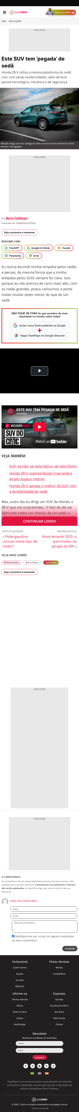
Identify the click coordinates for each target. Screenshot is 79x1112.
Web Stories (59, 1018)
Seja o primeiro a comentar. (19, 232)
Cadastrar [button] (39, 1057)
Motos (20, 1005)
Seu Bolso (59, 1011)
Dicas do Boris (15, 21)
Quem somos (19, 967)
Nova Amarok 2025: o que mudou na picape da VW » (59, 541)
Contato (20, 980)
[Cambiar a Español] (46, 1072)
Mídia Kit (19, 986)
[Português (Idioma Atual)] (32, 1072)
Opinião (59, 999)
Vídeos (19, 1018)
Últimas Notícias (12, 562)
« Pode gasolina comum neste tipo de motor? (19, 541)
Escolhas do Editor (59, 1005)
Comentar (70, 948)
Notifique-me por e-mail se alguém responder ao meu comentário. (43, 938)
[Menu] (4, 12)
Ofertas (59, 1024)
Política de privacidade (40, 1108)
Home (4, 21)
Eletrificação (20, 1024)
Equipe (19, 973)
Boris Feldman (17, 218)
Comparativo (59, 973)
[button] (61, 12)
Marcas (59, 967)
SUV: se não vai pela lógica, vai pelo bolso (43, 466)
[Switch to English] (39, 1072)
